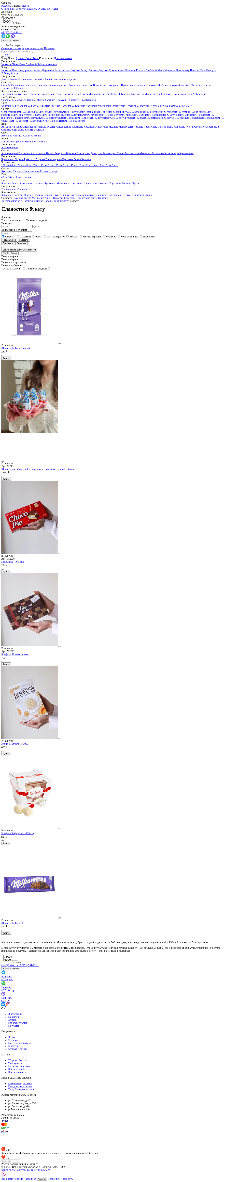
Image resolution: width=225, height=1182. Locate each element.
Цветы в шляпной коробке (39, 195)
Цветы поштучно (17, 1072)
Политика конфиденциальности (33, 1169)
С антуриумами (60, 111)
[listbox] (112, 261)
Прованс (180, 126)
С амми (46, 111)
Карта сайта (8, 1169)
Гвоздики (60, 153)
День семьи (56, 94)
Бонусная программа (19, 1043)
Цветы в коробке (17, 1069)
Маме (160, 70)
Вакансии (13, 1017)
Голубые (36, 105)
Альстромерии (9, 153)
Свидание (141, 85)
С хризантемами (59, 120)
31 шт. (52, 165)
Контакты (52, 8)
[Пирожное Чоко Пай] (29, 552)
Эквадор (53, 171)
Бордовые (25, 105)
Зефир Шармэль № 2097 (14, 743)
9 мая (176, 94)
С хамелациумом (40, 120)
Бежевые (6, 105)
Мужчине (170, 70)
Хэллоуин (167, 94)
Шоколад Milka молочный (16, 348)
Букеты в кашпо (79, 195)
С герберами (171, 111)
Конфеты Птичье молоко (15, 654)
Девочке (93, 70)
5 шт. (109, 165)
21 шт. (67, 165)
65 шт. (14, 165)
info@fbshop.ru (9, 965)
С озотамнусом (37, 117)
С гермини (185, 111)
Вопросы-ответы (17, 1022)
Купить (6, 358)
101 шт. (5, 165)
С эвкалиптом (77, 120)
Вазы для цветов (22, 198)
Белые (15, 105)
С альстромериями (12, 111)
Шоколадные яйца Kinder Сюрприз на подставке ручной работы (37, 469)
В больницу (74, 85)
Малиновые (105, 105)
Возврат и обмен (17, 1049)
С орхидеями (74, 117)
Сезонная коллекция (12, 48)
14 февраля (123, 94)
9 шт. (96, 165)
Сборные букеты (17, 1060)
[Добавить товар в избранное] (59, 343)
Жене (121, 70)
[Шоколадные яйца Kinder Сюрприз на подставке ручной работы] (112, 444)
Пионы (50, 153)
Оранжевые (119, 105)
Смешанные (212, 126)
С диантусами (24, 114)
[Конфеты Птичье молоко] (29, 645)
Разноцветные (160, 105)
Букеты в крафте (99, 195)
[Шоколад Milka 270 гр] (29, 917)
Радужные (146, 105)
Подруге (211, 70)
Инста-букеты (47, 126)
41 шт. (29, 165)
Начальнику (183, 70)
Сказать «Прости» (201, 85)
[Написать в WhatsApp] (8, 37)
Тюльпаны (158, 153)
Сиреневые (185, 105)
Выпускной (21, 94)
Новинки (49, 48)
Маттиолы (146, 153)
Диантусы (96, 153)
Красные (80, 105)
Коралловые (68, 105)
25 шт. (59, 165)
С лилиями (129, 114)
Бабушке (76, 70)
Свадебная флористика (21, 1089)
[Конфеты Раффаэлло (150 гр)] (29, 827)
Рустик (190, 126)
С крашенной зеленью (58, 114)
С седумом (170, 117)
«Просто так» (128, 85)
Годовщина (18, 85)
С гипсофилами (201, 111)
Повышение (100, 85)
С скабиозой (197, 117)
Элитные (31, 129)
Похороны (113, 85)
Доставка (32, 8)
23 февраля (198, 94)
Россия (44, 171)
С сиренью (183, 117)
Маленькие (7, 141)
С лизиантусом (114, 114)
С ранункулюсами (126, 117)
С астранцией (92, 111)
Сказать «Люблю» (158, 85)
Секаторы (70, 198)
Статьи (12, 1019)
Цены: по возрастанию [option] (14, 262)
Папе (203, 70)
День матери (137, 94)
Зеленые (56, 105)
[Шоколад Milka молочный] (29, 342)
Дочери (113, 70)
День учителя (153, 94)
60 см (18, 177)
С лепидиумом (79, 114)
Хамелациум (171, 153)
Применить (8, 243)
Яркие (40, 129)
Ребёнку (6, 73)
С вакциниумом (122, 111)
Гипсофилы (83, 153)
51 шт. (21, 165)
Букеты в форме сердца (139, 195)
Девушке (103, 70)
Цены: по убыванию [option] (12, 265)
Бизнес (18, 126)
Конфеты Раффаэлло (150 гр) (17, 833)
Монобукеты (126, 126)
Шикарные (19, 129)
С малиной (142, 114)
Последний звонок (38, 94)
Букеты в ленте (117, 195)
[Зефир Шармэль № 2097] (29, 737)
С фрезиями (23, 120)
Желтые (46, 105)
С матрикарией (158, 114)
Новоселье (87, 85)
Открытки (58, 198)
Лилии (121, 153)
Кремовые (92, 105)
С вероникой (139, 111)
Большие (30, 141)
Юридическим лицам (20, 1086)
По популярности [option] (11, 259)
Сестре (15, 73)
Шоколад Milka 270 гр (13, 923)
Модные (114, 126)
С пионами (88, 117)
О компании (8, 8)
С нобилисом (20, 117)
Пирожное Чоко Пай (13, 561)
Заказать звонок (11, 40)
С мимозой (188, 114)
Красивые (78, 126)
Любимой (151, 70)
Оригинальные (166, 126)
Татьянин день (71, 94)
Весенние (7, 135)
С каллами (39, 114)
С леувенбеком (97, 114)
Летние (17, 135)
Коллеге (141, 70)
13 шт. (82, 165)
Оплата (42, 8)
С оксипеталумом (56, 117)
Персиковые (133, 105)
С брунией (106, 111)
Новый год (185, 94)
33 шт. (44, 165)
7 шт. (103, 165)
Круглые (103, 126)
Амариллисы (38, 153)
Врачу (84, 70)
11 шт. (89, 165)
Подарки (103, 198)
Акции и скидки (34, 48)
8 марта (84, 94)
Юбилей (18, 88)
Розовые (174, 105)
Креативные (91, 126)
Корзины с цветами (12, 195)
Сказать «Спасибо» (180, 85)
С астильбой (77, 111)
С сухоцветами (213, 117)
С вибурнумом (155, 111)
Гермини (71, 153)
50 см (11, 177)
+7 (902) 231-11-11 (28, 965)
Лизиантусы (109, 153)
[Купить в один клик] (2, 355)
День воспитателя (99, 94)
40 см (4, 177)
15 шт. (74, 165)
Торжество (7, 88)
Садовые (18, 171)
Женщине (130, 70)
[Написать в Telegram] (3, 37)
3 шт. (115, 165)
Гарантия (21, 8)
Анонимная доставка (20, 1083)
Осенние (27, 135)
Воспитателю (63, 70)
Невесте (195, 70)
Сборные (199, 126)
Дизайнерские (31, 126)
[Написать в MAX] (13, 37)
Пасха (113, 94)
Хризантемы (186, 153)
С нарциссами (203, 114)
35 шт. (37, 165)
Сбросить (21, 243)
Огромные (41, 141)
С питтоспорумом (105, 117)
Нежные (139, 126)
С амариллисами (32, 111)
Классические (64, 126)
